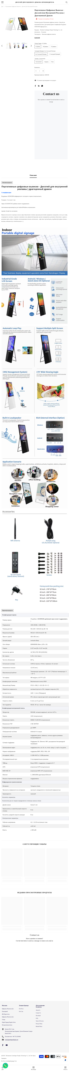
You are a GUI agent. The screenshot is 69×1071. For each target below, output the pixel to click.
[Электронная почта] (39, 85)
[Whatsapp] (42, 85)
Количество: (37, 67)
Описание (33, 175)
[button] (2, 45)
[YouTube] (7, 1045)
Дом (2, 6)
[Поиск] (66, 2)
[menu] (2, 2)
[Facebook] (35, 85)
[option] (16, 24)
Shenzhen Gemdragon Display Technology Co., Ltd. (51, 30)
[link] (11, 878)
